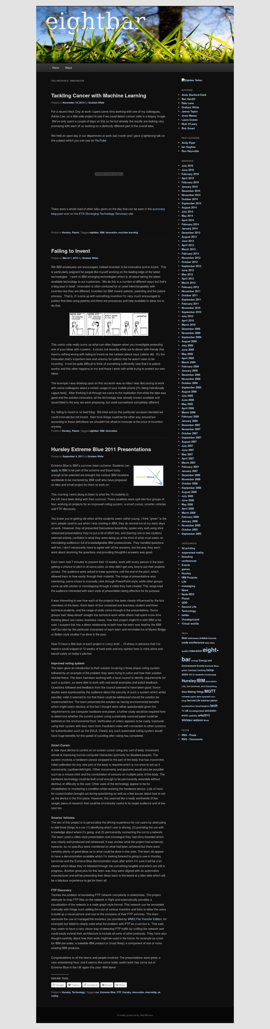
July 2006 (187, 496)
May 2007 (187, 454)
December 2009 (191, 329)
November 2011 (191, 291)
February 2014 (190, 224)
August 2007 (189, 441)
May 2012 (187, 274)
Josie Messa (189, 115)
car (97, 992)
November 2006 (191, 479)
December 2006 (191, 475)
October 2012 (190, 262)
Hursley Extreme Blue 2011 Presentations (101, 449)
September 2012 (191, 266)
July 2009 (187, 345)
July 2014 (187, 211)
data (207, 642)
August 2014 (189, 207)
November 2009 (191, 333)
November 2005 (191, 525)
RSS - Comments (192, 739)
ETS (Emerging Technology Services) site (106, 213)
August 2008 (189, 391)
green (185, 670)
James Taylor (190, 111)
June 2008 (188, 400)
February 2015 (190, 182)
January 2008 (190, 421)
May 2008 (187, 404)
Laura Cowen (190, 120)
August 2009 (189, 341)
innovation (111, 232)
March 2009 (188, 362)
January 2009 (190, 370)
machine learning (128, 232)
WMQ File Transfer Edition (145, 919)
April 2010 (188, 320)
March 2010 (188, 324)
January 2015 (190, 186)
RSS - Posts (189, 735)
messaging (188, 586)
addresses (193, 638)
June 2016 (188, 170)
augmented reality (193, 552)
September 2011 (191, 299)
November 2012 (191, 258)
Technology (78, 992)
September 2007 (191, 437)
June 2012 (188, 270)
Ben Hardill (188, 99)
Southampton (202, 706)
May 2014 (187, 216)
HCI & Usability (196, 674)
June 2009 (188, 349)
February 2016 (190, 174)
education (195, 651)
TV (183, 710)
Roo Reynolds (190, 151)
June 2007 (188, 450)
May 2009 (187, 354)
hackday (192, 670)
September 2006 (191, 488)
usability (193, 715)
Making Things (196, 691)
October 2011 (190, 295)
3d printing (188, 548)
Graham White (96, 102)
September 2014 (191, 203)
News (185, 590)
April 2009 (188, 358)
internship (151, 992)
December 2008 (191, 375)
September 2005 (191, 533)
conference (196, 642)
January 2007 (190, 471)
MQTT (210, 691)
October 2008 (190, 383)
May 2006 (187, 504)
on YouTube (98, 140)
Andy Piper (188, 143)
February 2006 (190, 517)
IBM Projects (189, 577)
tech (214, 705)
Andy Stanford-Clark (194, 95)
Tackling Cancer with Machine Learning (98, 95)
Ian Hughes (188, 147)
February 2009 (190, 366)
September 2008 (191, 387)
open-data (196, 696)
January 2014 (190, 228)
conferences (189, 561)
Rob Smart (188, 128)
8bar (184, 638)
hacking (201, 670)
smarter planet (209, 700)
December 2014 (191, 191)
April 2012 (188, 278)
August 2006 (189, 492)
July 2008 (187, 396)
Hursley (66, 232)
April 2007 (188, 458)
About (68, 67)
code (185, 642)
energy (194, 660)
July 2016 (187, 165)
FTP (119, 992)
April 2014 (188, 220)
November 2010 (191, 308)
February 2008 (190, 416)
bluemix (212, 638)
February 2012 (190, 287)
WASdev (187, 720)
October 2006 (190, 483)
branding (187, 556)
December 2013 (191, 232)
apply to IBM (59, 470)
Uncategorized (190, 619)
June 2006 (188, 500)
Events (186, 565)
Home (55, 67)
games (186, 569)
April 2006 (188, 508)
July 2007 (187, 446)
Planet (75, 232)
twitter (185, 615)
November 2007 (191, 429)
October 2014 (190, 199)
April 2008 (188, 408)
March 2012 (188, 282)
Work (206, 720)
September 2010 (191, 312)
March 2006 (188, 512)
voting (54, 996)
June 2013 (188, 241)
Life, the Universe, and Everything (199, 686)
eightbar (94, 232)
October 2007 (190, 433)
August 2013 (189, 237)
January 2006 (190, 521)
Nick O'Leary (189, 124)
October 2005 (190, 529)
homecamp (210, 674)
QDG (184, 602)
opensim (206, 696)
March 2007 (188, 462)
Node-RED (188, 594)
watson (198, 720)
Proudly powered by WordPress (135, 1015)
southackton (188, 706)
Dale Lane (188, 103)
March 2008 (188, 412)
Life (184, 581)
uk (159, 992)
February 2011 (190, 303)
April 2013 (188, 245)
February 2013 (190, 253)
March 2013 (188, 249)
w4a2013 (204, 715)
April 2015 (188, 178)
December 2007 (191, 425)
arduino (203, 638)
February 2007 (190, 467)
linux (184, 691)
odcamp (186, 696)
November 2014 (191, 195)
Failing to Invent (70, 250)
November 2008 (191, 379)
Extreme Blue (108, 992)
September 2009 (191, 337)
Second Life (189, 607)
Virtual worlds (190, 623)
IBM (102, 232)
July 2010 (187, 316)
